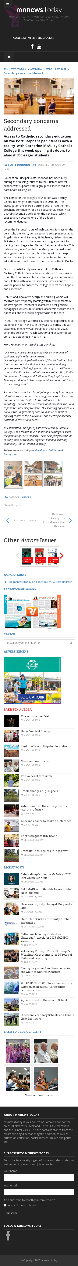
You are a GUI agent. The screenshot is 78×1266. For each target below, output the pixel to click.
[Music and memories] (18, 1050)
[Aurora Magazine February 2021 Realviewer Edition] (32, 611)
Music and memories (35, 761)
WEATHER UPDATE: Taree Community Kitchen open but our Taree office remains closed (46, 986)
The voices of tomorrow (36, 776)
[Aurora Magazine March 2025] (26, 556)
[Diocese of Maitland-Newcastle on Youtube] (39, 46)
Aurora (26, 497)
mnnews (39, 9)
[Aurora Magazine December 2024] (39, 556)
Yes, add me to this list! (22, 1205)
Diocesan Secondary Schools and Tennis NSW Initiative (47, 1016)
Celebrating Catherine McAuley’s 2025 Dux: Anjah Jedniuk (46, 876)
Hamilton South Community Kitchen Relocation (46, 920)
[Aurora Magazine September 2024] (52, 556)
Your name (10, 1171)
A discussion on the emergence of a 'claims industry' (44, 807)
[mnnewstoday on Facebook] (32, 46)
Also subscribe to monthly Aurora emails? (29, 1200)
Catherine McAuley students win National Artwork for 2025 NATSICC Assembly (45, 937)
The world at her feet (35, 716)
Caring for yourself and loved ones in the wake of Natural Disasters (45, 970)
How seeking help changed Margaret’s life (46, 905)
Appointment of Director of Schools (45, 1000)
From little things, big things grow (44, 851)
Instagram (10, 454)
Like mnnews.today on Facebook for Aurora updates (40, 582)
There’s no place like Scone (39, 836)
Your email (10, 1185)
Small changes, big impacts (39, 791)
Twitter (53, 450)
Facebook (41, 450)
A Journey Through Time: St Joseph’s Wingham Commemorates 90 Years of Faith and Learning (46, 954)
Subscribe (12, 1213)
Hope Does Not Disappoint (38, 731)
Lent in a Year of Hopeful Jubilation (45, 746)
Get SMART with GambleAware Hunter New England (46, 891)
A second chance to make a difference (46, 821)
